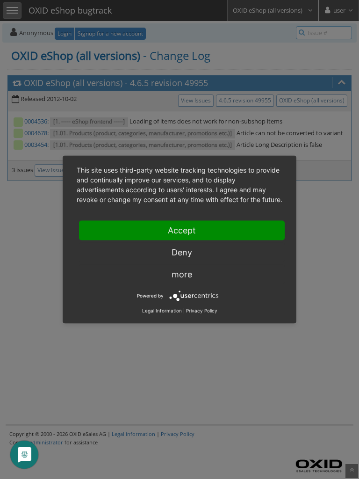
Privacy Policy (201, 310)
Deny (182, 252)
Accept (182, 230)
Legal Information (162, 310)
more (182, 274)
